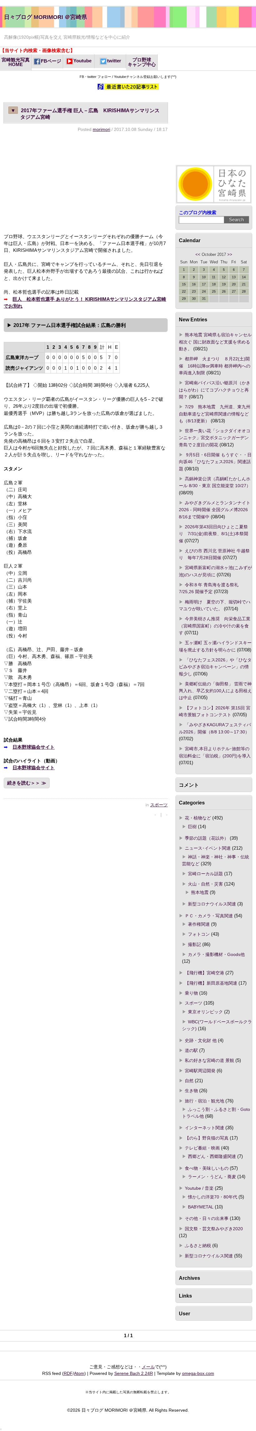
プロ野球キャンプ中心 (142, 62)
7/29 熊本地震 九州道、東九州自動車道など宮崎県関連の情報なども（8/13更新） (214, 413)
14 (244, 277)
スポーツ (159, 804)
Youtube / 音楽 (199, 1188)
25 (214, 291)
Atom (79, 1373)
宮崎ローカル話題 (205, 873)
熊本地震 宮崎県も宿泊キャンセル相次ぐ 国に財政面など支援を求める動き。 (215, 341)
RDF (68, 1373)
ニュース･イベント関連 (208, 848)
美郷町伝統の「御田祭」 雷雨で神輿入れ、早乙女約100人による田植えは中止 (215, 690)
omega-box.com (198, 1373)
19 (224, 284)
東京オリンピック (205, 1011)
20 (234, 284)
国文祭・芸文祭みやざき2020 (214, 1228)
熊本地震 (200, 892)
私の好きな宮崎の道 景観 (209, 1060)
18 (214, 284)
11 (213, 277)
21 (244, 284)
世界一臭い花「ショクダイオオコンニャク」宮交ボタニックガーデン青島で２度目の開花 (214, 437)
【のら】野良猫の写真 (207, 1138)
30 (194, 298)
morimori (101, 129)
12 (224, 277)
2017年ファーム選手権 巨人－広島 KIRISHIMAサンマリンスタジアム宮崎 (85, 114)
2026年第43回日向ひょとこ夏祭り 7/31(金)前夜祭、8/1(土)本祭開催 (213, 533)
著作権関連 (199, 924)
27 (234, 291)
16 (194, 284)
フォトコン (199, 934)
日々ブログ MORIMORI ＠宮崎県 (45, 17)
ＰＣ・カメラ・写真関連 (209, 915)
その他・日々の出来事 (207, 1218)
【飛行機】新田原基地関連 (211, 983)
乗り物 (191, 993)
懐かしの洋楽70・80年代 (212, 1196)
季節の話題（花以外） (207, 838)
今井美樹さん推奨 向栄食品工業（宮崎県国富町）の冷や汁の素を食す (214, 625)
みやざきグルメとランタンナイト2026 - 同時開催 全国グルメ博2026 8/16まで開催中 (215, 509)
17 (204, 284)
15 (184, 284)
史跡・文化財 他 (201, 1040)
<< (197, 254)
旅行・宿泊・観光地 (204, 1100)
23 (194, 291)
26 (224, 291)
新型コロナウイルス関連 (212, 903)
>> (229, 254)
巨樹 (192, 826)
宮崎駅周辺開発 (200, 1070)
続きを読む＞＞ (23, 782)
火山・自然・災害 (205, 883)
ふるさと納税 (198, 1245)
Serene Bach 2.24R (133, 1373)
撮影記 (194, 944)
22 (184, 291)
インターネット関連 (204, 1127)
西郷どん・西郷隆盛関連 (212, 1156)
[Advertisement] (86, 182)
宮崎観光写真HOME (16, 62)
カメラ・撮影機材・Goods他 (216, 954)
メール (148, 1366)
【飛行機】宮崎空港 (204, 972)
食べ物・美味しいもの (207, 1168)
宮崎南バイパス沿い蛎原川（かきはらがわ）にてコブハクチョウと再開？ (214, 389)
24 (204, 291)
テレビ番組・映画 (202, 1147)
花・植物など (198, 817)
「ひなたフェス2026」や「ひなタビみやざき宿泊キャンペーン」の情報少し (215, 666)
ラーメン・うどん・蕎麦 (212, 1176)
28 (244, 291)
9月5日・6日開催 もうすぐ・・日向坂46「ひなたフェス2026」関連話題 (215, 461)
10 (204, 277)
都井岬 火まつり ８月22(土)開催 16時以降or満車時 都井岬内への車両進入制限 (214, 365)
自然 (189, 1080)
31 (204, 298)
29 (184, 298)
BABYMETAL (201, 1206)
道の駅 (191, 1050)
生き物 (191, 1090)
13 (234, 277)
